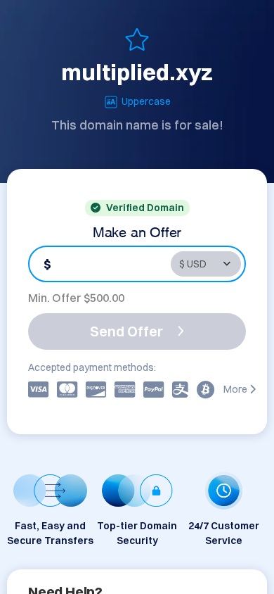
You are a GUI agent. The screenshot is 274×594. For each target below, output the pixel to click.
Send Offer (126, 331)
